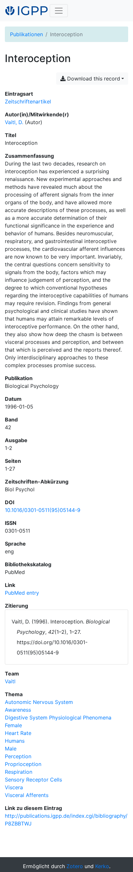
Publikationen (26, 34)
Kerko (102, 866)
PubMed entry (22, 593)
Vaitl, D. (14, 122)
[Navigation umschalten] (59, 10)
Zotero (74, 866)
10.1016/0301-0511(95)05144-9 (42, 510)
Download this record (93, 78)
